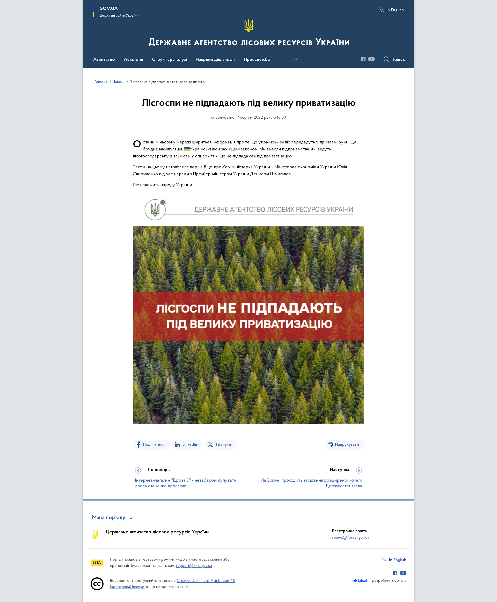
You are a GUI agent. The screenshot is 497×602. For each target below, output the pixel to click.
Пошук (398, 59)
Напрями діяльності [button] (215, 59)
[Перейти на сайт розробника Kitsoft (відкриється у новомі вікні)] (361, 581)
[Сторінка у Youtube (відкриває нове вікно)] (371, 59)
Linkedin (189, 445)
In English (395, 10)
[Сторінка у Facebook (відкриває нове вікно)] (363, 59)
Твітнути (223, 445)
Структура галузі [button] (169, 59)
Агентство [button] (104, 59)
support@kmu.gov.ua (194, 566)
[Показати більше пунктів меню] (295, 59)
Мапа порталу (109, 518)
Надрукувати (347, 445)
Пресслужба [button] (257, 59)
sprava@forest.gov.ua (350, 537)
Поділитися (153, 445)
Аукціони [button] (133, 59)
